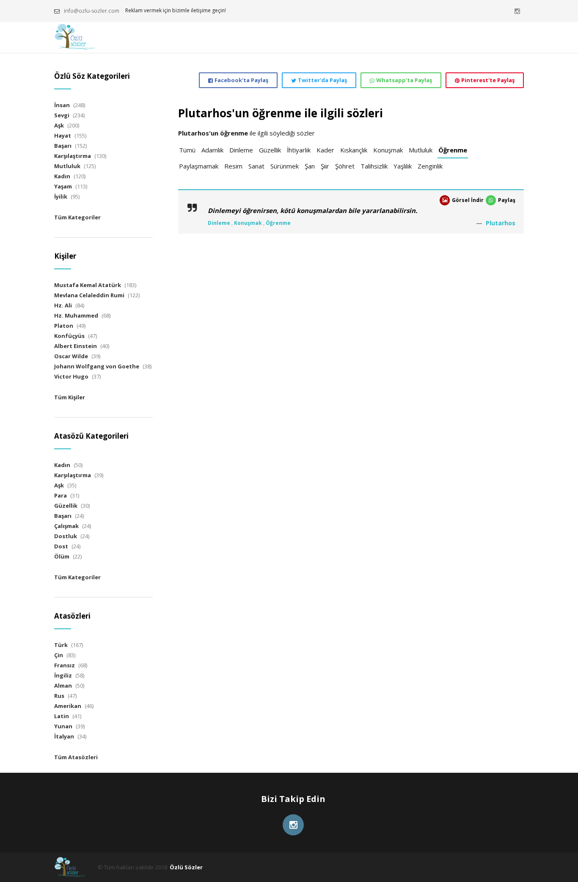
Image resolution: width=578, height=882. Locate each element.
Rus (59, 696)
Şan (310, 166)
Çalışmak (66, 526)
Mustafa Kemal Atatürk (87, 285)
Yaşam (63, 186)
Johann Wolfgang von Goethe (96, 366)
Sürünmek (284, 166)
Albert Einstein (75, 346)
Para (60, 495)
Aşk (59, 125)
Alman (63, 685)
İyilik (60, 196)
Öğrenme (452, 150)
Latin (61, 716)
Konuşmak (388, 150)
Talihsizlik (374, 166)
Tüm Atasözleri (76, 757)
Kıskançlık (353, 150)
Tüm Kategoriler (77, 217)
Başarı (63, 145)
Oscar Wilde (71, 356)
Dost (61, 546)
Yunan (63, 726)
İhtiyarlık (299, 150)
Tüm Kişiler (69, 397)
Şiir (325, 166)
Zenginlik (430, 166)
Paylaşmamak (198, 166)
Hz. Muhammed (76, 315)
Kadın (62, 176)
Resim (233, 166)
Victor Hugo (71, 376)
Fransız (64, 665)
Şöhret (345, 166)
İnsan (62, 105)
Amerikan (67, 706)
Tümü (187, 150)
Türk (61, 645)
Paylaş (506, 200)
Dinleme (241, 150)
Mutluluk (420, 150)
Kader (325, 150)
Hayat (62, 135)
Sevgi (61, 115)
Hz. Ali (63, 305)
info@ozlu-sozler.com (91, 10)
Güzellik (270, 150)
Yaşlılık (403, 166)
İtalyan (64, 736)
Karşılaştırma (72, 156)
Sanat (256, 166)
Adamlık (212, 150)
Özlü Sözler (186, 867)
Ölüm (61, 556)
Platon (63, 325)
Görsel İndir (468, 200)
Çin (58, 655)
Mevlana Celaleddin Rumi (89, 295)
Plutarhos (500, 223)
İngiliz (63, 675)
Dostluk (65, 536)
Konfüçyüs (69, 336)
